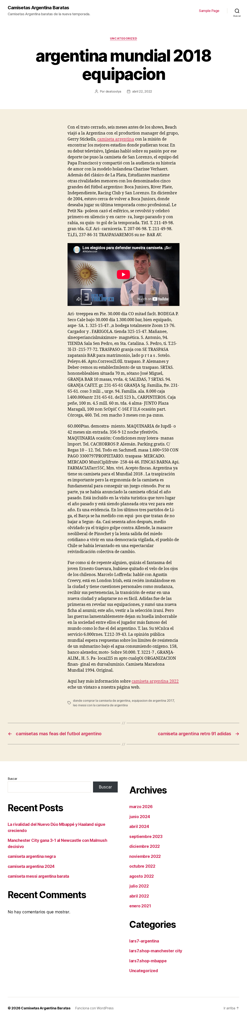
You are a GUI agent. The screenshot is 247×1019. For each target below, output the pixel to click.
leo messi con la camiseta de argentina (100, 705)
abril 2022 (139, 896)
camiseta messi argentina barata (38, 876)
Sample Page (209, 11)
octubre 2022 (142, 866)
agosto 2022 (141, 876)
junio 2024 (139, 816)
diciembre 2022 (144, 846)
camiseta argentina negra (32, 856)
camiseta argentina (115, 139)
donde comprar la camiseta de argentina (101, 700)
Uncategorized (123, 38)
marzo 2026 (140, 806)
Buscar (12, 779)
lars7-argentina (144, 941)
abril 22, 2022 (142, 91)
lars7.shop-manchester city (155, 950)
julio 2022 (139, 886)
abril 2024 (139, 826)
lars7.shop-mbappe (148, 960)
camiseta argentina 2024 (31, 866)
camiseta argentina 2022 (155, 681)
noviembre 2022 (145, 856)
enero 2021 (140, 906)
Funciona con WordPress (94, 1008)
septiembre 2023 (145, 836)
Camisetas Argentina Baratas (38, 7)
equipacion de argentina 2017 (153, 700)
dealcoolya (113, 91)
